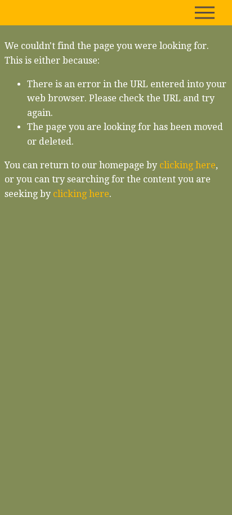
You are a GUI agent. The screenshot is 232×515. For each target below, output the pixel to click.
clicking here (187, 165)
